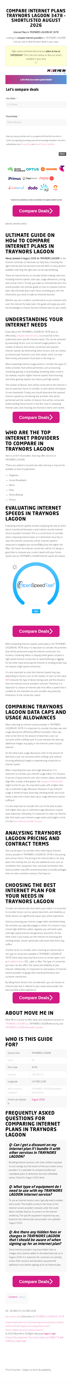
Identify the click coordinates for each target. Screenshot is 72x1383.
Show (22, 1297)
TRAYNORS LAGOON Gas (16, 1024)
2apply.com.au (26, 1326)
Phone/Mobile (11, 117)
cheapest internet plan (52, 781)
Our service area (13, 1317)
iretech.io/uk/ (55, 1322)
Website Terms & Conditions (44, 144)
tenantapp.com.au (39, 1322)
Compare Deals (34, 210)
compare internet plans (27, 336)
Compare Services (35, 1330)
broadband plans (16, 962)
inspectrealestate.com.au (17, 1322)
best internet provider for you (27, 821)
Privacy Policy (26, 144)
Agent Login (50, 1334)
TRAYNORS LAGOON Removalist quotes (24, 1027)
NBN (7, 680)
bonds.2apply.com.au (15, 1330)
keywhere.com (41, 1326)
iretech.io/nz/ (11, 1326)
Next (62, 154)
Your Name (10, 99)
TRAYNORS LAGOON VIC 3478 (49, 1317)
